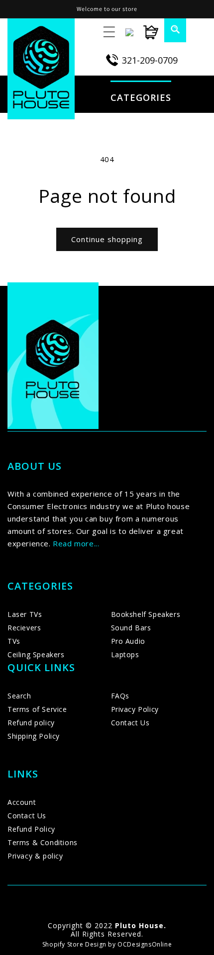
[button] (169, 29)
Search (19, 695)
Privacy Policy (135, 709)
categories (140, 97)
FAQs (120, 695)
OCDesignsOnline (144, 944)
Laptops (125, 654)
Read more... (76, 543)
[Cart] (145, 32)
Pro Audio (128, 641)
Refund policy (31, 722)
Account (21, 802)
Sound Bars (131, 627)
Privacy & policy (35, 856)
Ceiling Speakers (36, 654)
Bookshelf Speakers (146, 614)
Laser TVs (24, 614)
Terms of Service (37, 709)
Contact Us (130, 722)
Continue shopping (107, 239)
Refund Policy (31, 829)
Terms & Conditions (42, 842)
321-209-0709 (150, 60)
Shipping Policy (33, 736)
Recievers (24, 627)
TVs (13, 641)
